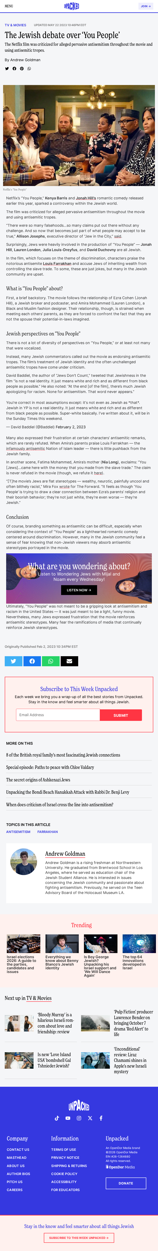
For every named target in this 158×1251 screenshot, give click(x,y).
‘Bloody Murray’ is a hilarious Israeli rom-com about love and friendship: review (56, 1023)
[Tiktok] (56, 1118)
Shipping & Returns (69, 1166)
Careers (14, 1190)
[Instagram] (79, 1118)
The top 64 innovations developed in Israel (134, 962)
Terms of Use (63, 1150)
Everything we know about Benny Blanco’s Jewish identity (61, 962)
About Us (15, 1166)
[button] (7, 68)
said (117, 236)
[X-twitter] (90, 1118)
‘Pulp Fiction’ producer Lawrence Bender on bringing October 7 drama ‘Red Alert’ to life (133, 1023)
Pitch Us (14, 1182)
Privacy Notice (65, 1158)
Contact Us (18, 1150)
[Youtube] (68, 1118)
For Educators (65, 1190)
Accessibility (64, 1182)
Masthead (17, 1158)
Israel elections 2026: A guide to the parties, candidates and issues (21, 964)
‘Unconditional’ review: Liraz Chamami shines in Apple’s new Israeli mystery (130, 1060)
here (98, 473)
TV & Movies (15, 25)
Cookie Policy (64, 1174)
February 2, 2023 (71, 427)
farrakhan (47, 832)
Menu (9, 6)
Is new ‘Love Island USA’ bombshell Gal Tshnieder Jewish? (54, 1060)
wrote (64, 486)
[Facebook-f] (101, 1118)
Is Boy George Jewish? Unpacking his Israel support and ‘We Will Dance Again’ (100, 966)
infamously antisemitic (25, 448)
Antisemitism (18, 832)
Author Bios (18, 1174)
